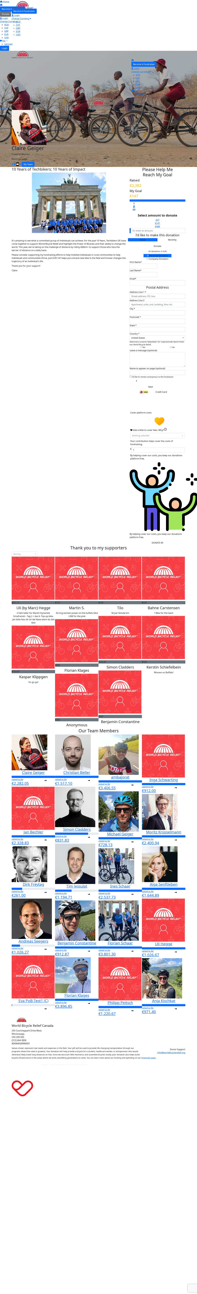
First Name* (136, 262)
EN (4, 40)
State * (133, 325)
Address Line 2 (137, 300)
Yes (143, 347)
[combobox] (157, 337)
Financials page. (148, 1058)
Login (4, 48)
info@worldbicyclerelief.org (171, 1052)
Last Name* (136, 270)
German (8, 44)
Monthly (172, 239)
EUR (18, 31)
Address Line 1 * (138, 292)
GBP (18, 28)
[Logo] (23, 4)
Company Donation (158, 258)
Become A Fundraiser (24, 11)
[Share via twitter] (15, 164)
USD (6, 37)
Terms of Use (106, 1065)
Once (142, 239)
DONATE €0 (157, 542)
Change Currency (21, 18)
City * (132, 308)
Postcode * (135, 317)
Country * (135, 333)
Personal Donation (158, 255)
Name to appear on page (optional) (147, 368)
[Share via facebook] (12, 164)
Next (150, 386)
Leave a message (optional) (143, 350)
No (173, 347)
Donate (157, 246)
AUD (18, 21)
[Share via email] (17, 164)
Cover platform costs (141, 412)
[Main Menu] (1, 98)
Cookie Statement (120, 1065)
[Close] (7, 109)
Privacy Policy (94, 1065)
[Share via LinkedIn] (20, 164)
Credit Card (161, 391)
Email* (133, 278)
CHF (18, 25)
